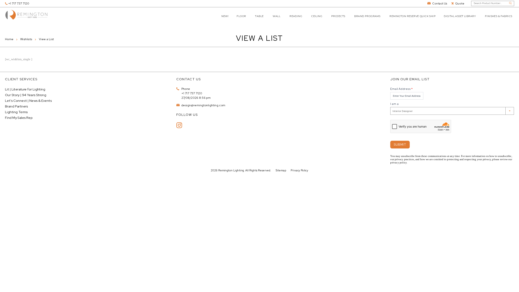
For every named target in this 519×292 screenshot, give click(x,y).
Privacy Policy (299, 170)
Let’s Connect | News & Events (28, 101)
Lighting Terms (16, 112)
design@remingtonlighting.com (203, 105)
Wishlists (26, 39)
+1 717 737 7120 (191, 93)
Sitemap (281, 170)
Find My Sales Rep (19, 118)
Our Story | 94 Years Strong (25, 95)
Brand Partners (16, 106)
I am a (394, 104)
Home (9, 39)
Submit (400, 145)
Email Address (401, 89)
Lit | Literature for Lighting (25, 89)
